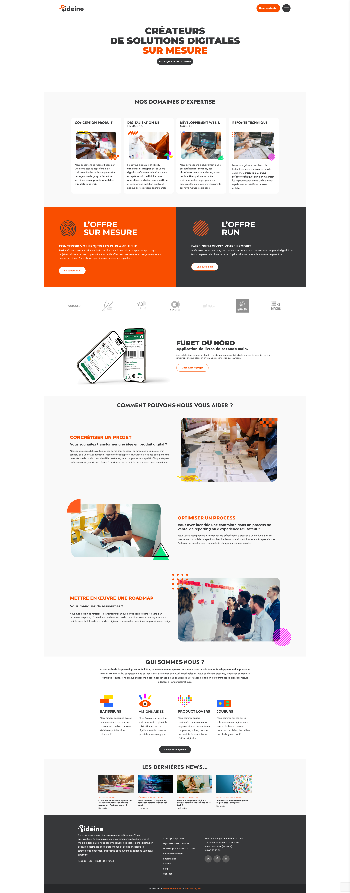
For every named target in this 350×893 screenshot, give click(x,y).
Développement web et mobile (150, 797)
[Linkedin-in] (208, 858)
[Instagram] (226, 858)
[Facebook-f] (217, 858)
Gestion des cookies (173, 888)
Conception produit (106, 797)
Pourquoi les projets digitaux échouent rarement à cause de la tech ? (194, 802)
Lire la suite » (103, 808)
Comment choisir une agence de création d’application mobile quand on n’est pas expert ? (115, 802)
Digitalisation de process (187, 797)
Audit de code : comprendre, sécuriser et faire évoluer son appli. (152, 802)
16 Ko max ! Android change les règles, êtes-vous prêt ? (232, 801)
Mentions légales (193, 888)
